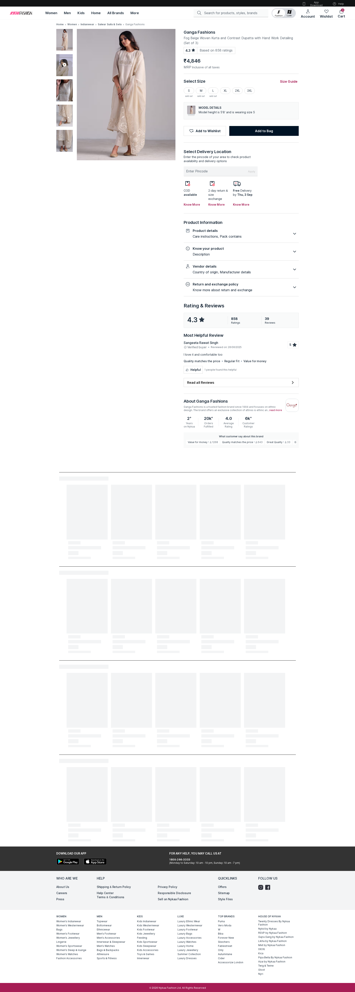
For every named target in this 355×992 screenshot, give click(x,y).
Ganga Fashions (199, 32)
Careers (61, 893)
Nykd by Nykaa (267, 928)
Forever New (226, 937)
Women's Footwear (68, 933)
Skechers (224, 941)
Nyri (260, 973)
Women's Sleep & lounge (71, 950)
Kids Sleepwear (146, 945)
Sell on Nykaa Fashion (173, 899)
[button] (284, 13)
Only (221, 950)
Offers (222, 887)
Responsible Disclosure (174, 893)
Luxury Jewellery (188, 950)
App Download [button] (316, 4)
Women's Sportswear (69, 945)
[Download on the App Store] (94, 862)
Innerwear (143, 958)
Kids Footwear (146, 929)
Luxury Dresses (187, 958)
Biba (220, 933)
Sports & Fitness (107, 958)
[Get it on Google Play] (67, 862)
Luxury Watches (187, 941)
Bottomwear (104, 925)
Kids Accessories (147, 950)
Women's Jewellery (68, 937)
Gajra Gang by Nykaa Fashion (276, 936)
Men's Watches (106, 945)
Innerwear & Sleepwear (111, 941)
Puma (221, 921)
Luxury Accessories (190, 937)
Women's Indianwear (68, 921)
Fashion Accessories (69, 958)
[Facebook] (268, 887)
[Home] (21, 13)
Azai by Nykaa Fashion (271, 961)
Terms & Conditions (110, 897)
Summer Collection (189, 954)
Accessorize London (230, 962)
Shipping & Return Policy (114, 887)
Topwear (102, 921)
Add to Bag (264, 131)
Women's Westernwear (70, 925)
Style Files (225, 899)
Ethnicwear (103, 929)
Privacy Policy (167, 887)
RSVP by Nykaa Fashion (272, 932)
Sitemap (224, 893)
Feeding (142, 937)
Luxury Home (186, 945)
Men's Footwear (106, 933)
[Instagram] (261, 887)
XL (225, 90)
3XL (249, 90)
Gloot (261, 969)
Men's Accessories (108, 937)
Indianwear (87, 24)
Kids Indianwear (146, 921)
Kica (260, 953)
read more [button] (275, 410)
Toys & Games (145, 954)
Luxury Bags (185, 933)
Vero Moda (224, 925)
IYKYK (261, 949)
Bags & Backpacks (108, 950)
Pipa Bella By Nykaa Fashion (275, 957)
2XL (237, 90)
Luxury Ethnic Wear (189, 921)
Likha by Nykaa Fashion (272, 941)
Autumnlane (225, 954)
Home (60, 24)
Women (72, 24)
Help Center (105, 893)
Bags (59, 929)
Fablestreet (225, 945)
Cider (221, 958)
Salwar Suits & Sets (110, 24)
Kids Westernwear (148, 925)
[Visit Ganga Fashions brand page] (292, 405)
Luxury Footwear (188, 929)
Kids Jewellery (146, 933)
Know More (192, 204)
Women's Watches (67, 954)
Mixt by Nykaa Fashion (271, 945)
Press (60, 899)
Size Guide (288, 81)
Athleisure (103, 954)
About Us (62, 887)
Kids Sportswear (147, 941)
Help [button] (341, 3)
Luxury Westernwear (190, 925)
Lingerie (61, 941)
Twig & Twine (266, 965)
